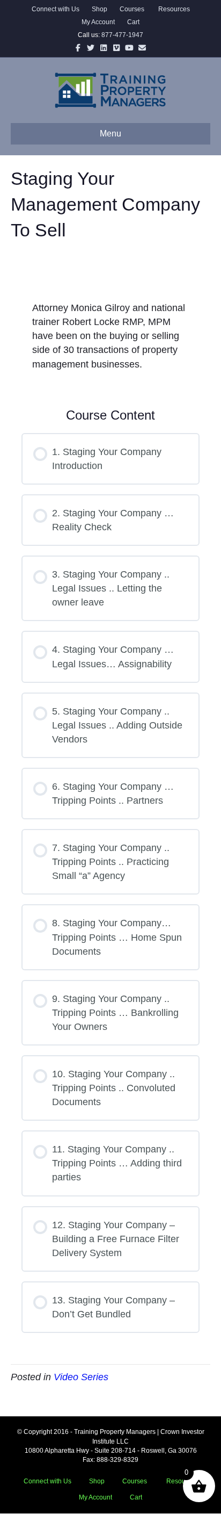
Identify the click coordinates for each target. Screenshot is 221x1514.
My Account (98, 22)
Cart (133, 22)
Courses (132, 9)
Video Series (81, 1377)
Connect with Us (55, 9)
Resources (173, 9)
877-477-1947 (122, 35)
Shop (99, 9)
